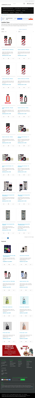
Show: (19, 31)
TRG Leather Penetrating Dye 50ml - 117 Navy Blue (24, 195)
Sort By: (3, 31)
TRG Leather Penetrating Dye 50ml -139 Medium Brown (24, 224)
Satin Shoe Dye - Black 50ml (24, 255)
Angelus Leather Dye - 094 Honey (7, 49)
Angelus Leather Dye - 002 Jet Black (9, 281)
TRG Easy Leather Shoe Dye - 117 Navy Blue (23, 137)
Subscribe (22, 379)
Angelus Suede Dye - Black (24, 281)
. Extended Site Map (29, 367)
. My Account (20, 361)
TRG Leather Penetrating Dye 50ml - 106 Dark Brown (8, 195)
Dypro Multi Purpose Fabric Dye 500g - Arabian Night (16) (9, 256)
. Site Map (27, 363)
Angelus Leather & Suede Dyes (8, 8)
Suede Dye (17, 12)
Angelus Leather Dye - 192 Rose (7, 136)
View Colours (20, 18)
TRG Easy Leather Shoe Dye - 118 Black (7, 166)
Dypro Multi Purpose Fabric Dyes (8, 10)
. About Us (11, 361)
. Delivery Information (13, 363)
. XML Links (27, 364)
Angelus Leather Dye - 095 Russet (23, 49)
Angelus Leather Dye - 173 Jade (23, 107)
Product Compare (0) (23, 29)
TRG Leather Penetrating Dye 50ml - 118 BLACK (8, 224)
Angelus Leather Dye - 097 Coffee (23, 78)
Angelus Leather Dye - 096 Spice (7, 78)
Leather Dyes (18, 10)
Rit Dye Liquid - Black (6, 332)
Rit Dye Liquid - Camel (23, 332)
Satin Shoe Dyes (5, 12)
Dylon (22, 12)
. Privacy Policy (12, 364)
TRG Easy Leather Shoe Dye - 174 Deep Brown (23, 166)
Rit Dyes (23, 10)
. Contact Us (19, 364)
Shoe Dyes (11, 12)
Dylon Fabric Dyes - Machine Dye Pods (21, 8)
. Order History (20, 363)
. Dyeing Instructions (29, 361)
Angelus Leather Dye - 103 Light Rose (7, 108)
